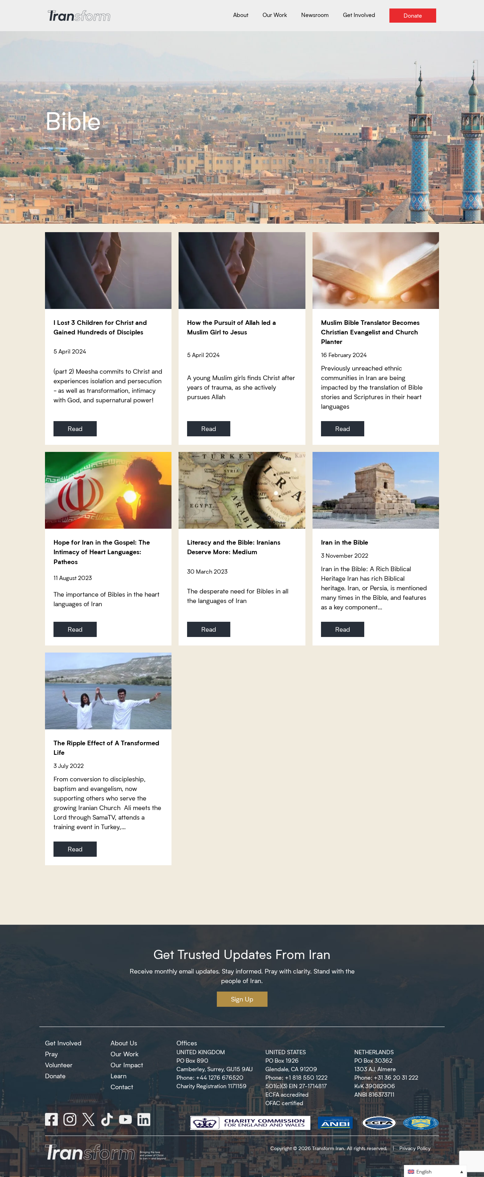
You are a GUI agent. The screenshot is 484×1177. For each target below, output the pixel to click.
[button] (435, 1171)
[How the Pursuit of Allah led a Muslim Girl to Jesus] (242, 270)
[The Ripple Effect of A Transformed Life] (108, 691)
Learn (118, 1076)
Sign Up (242, 999)
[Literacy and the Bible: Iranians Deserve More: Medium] (242, 490)
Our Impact (127, 1065)
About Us (124, 1043)
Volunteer (59, 1065)
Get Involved (63, 1043)
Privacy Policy (414, 1148)
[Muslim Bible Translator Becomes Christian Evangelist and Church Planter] (376, 270)
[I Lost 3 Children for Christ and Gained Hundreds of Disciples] (108, 270)
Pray (51, 1054)
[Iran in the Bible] (376, 490)
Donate (55, 1076)
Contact (122, 1087)
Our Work (125, 1054)
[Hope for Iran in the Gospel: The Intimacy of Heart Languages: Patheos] (108, 490)
